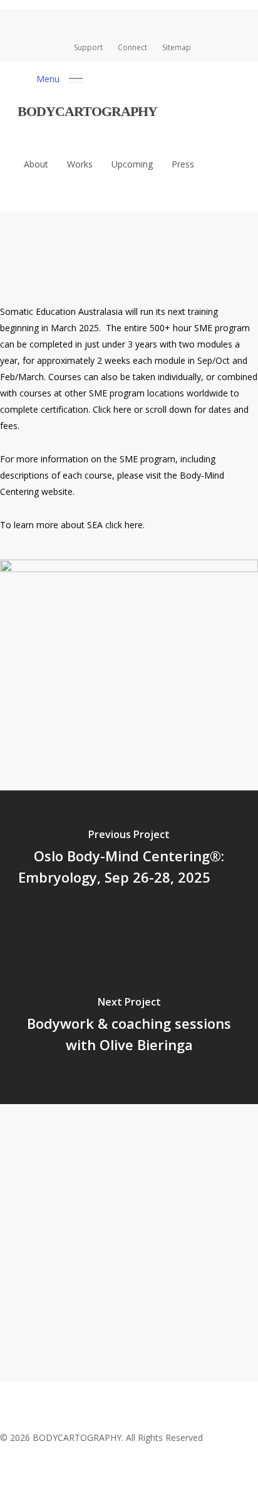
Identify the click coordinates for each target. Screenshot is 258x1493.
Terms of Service (125, 1333)
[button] (59, 77)
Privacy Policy (43, 1333)
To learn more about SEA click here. (72, 525)
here (122, 409)
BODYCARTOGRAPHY (87, 111)
